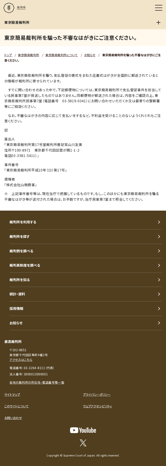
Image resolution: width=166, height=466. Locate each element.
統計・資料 (17, 293)
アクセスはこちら (21, 359)
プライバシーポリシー (97, 394)
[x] (83, 442)
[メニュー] (159, 8)
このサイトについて (16, 406)
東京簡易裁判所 (28, 55)
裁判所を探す (20, 236)
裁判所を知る (20, 279)
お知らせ (89, 55)
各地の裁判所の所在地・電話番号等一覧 (37, 382)
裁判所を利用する (23, 221)
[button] (157, 205)
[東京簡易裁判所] (158, 22)
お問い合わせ (13, 418)
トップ (8, 55)
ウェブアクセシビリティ (97, 406)
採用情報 (16, 308)
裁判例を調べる (21, 250)
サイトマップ (12, 394)
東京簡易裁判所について (61, 55)
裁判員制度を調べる (25, 265)
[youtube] (83, 430)
